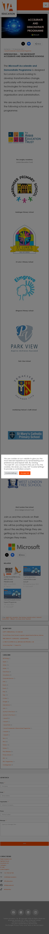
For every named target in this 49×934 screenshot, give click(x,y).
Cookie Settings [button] (11, 473)
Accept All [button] (25, 473)
